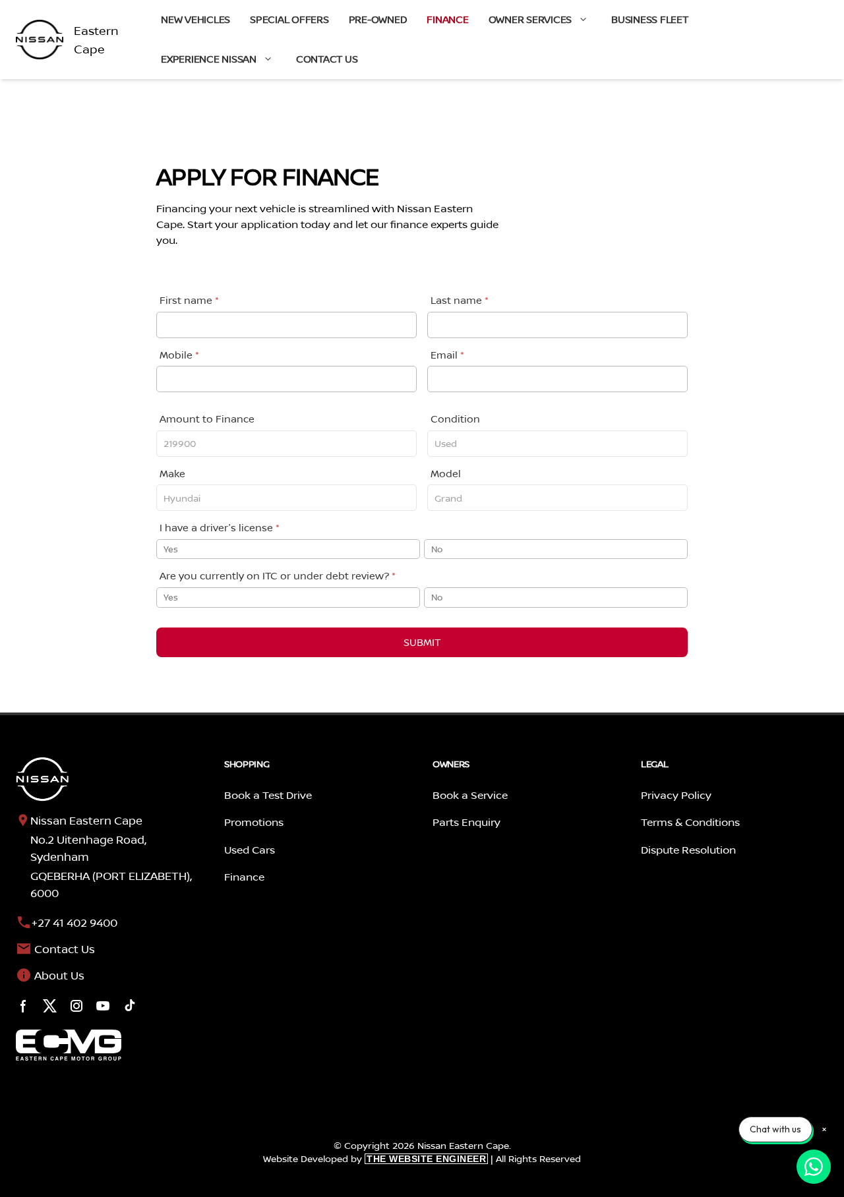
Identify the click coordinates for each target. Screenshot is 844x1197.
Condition (455, 419)
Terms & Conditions (690, 822)
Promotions (254, 822)
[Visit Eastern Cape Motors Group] (68, 1045)
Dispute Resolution (688, 849)
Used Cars (249, 849)
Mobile (179, 355)
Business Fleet (649, 19)
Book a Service (470, 795)
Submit (422, 642)
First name (189, 300)
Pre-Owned (378, 19)
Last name (460, 300)
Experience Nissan (208, 59)
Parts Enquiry (466, 822)
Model (446, 474)
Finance (447, 19)
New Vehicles (195, 19)
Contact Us (327, 59)
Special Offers (289, 19)
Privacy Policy (676, 795)
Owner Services (530, 19)
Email (447, 355)
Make (172, 474)
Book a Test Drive (268, 795)
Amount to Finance (207, 419)
